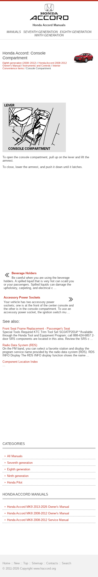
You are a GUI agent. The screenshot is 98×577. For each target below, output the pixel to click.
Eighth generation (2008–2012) (19, 63)
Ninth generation (49, 35)
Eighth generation (75, 32)
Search (66, 563)
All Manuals (15, 456)
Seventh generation (40, 32)
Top (25, 563)
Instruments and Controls (37, 65)
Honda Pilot (14, 482)
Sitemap (37, 563)
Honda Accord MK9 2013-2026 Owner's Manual (38, 506)
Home (6, 563)
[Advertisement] (49, 86)
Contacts (52, 563)
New (17, 563)
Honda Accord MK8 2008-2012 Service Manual (38, 520)
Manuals (14, 32)
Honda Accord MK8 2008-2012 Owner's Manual (38, 513)
